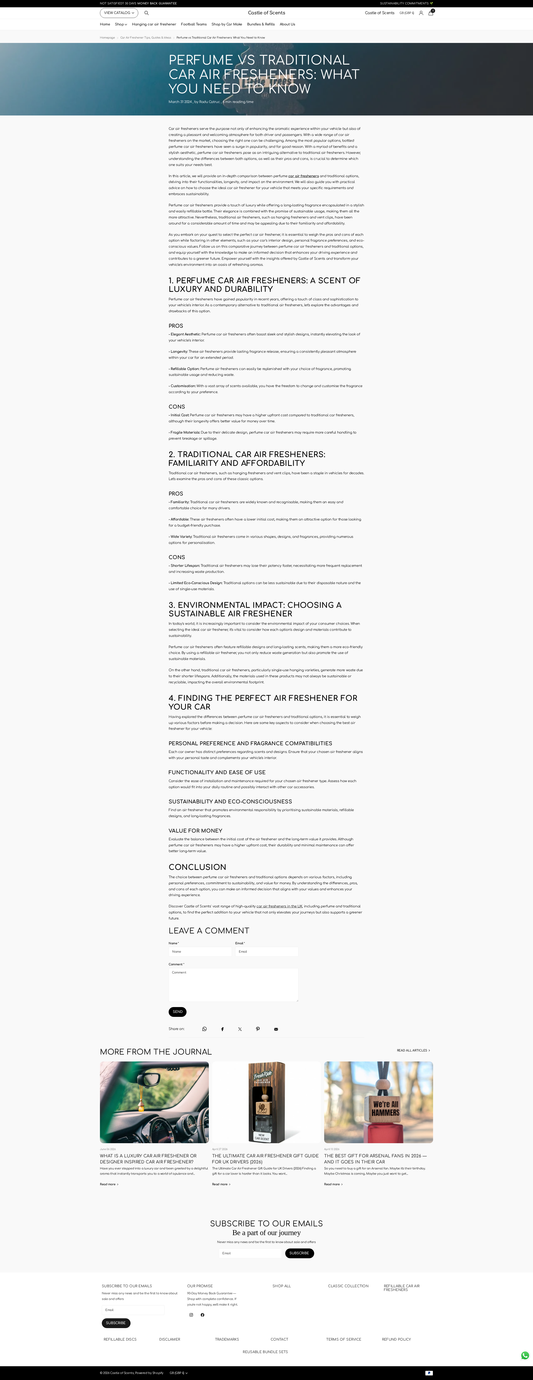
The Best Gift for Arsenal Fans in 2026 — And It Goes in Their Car (378, 1126)
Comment (176, 964)
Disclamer (169, 1339)
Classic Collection (348, 1286)
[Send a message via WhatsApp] (525, 1355)
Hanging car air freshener (154, 24)
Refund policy (396, 1339)
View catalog (117, 13)
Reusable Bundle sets (265, 1352)
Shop (119, 24)
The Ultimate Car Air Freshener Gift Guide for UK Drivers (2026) (266, 1126)
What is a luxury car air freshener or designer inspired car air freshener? (154, 1126)
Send (177, 1012)
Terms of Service (343, 1339)
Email (240, 943)
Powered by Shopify (149, 1373)
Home (105, 24)
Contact (279, 1339)
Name (174, 943)
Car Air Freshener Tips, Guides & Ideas (145, 37)
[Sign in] (421, 13)
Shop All (282, 1286)
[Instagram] (191, 1315)
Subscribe (299, 1253)
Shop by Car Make (227, 24)
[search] (146, 13)
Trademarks (227, 1339)
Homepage (107, 37)
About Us (287, 24)
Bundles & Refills (261, 24)
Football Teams (194, 24)
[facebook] (202, 1315)
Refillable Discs (120, 1339)
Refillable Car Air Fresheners (402, 1288)
